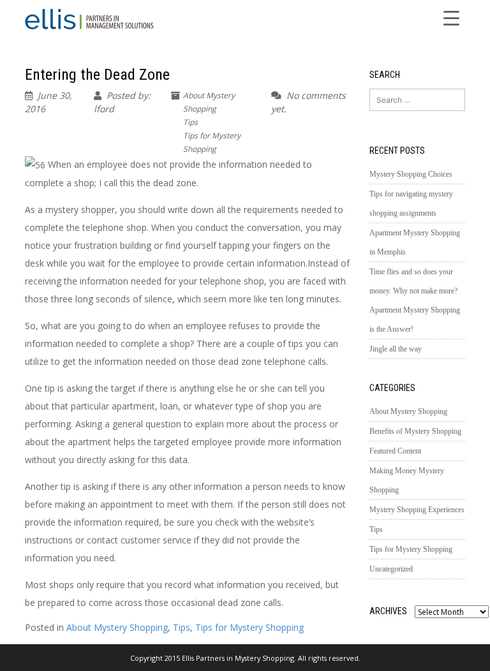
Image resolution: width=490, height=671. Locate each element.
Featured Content (395, 450)
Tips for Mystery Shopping (249, 627)
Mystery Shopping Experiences (416, 509)
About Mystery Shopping (117, 627)
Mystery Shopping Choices (410, 174)
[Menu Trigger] (452, 17)
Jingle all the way (395, 348)
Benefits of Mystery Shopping (415, 431)
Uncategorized (391, 568)
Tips (190, 122)
